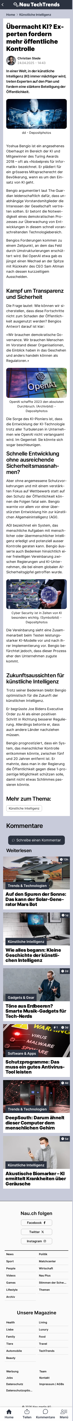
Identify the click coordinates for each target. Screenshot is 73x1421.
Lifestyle (12, 1289)
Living (43, 1322)
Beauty (10, 1358)
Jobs (9, 1377)
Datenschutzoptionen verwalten (20, 1390)
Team (43, 1371)
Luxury (43, 1329)
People (10, 1268)
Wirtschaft (46, 1268)
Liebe (9, 1329)
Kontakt (44, 1377)
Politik (43, 1254)
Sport (10, 1261)
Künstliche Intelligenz (35, 15)
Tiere (9, 1343)
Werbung (12, 1371)
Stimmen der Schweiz (53, 1282)
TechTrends (47, 1350)
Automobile (14, 1350)
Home (10, 15)
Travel (43, 1343)
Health (10, 1322)
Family (10, 1336)
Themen (44, 1289)
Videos (11, 1275)
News (10, 1254)
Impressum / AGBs (51, 1384)
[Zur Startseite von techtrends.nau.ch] (36, 4)
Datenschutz (14, 1384)
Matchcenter (47, 1261)
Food (42, 1336)
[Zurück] (2, 4)
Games (11, 1282)
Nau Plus (45, 1275)
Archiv (10, 1296)
